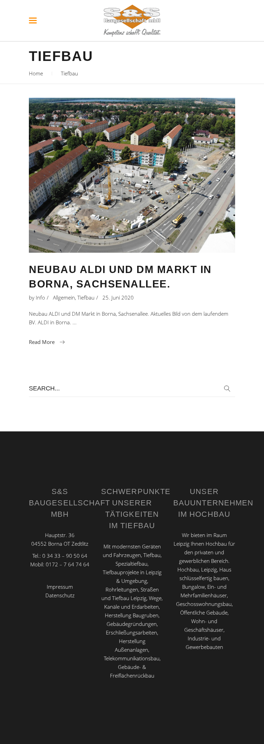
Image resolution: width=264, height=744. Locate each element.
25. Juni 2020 (118, 297)
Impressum (60, 586)
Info (40, 297)
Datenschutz (60, 595)
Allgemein (64, 297)
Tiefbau (86, 297)
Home (36, 73)
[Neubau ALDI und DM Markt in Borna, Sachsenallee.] (132, 175)
